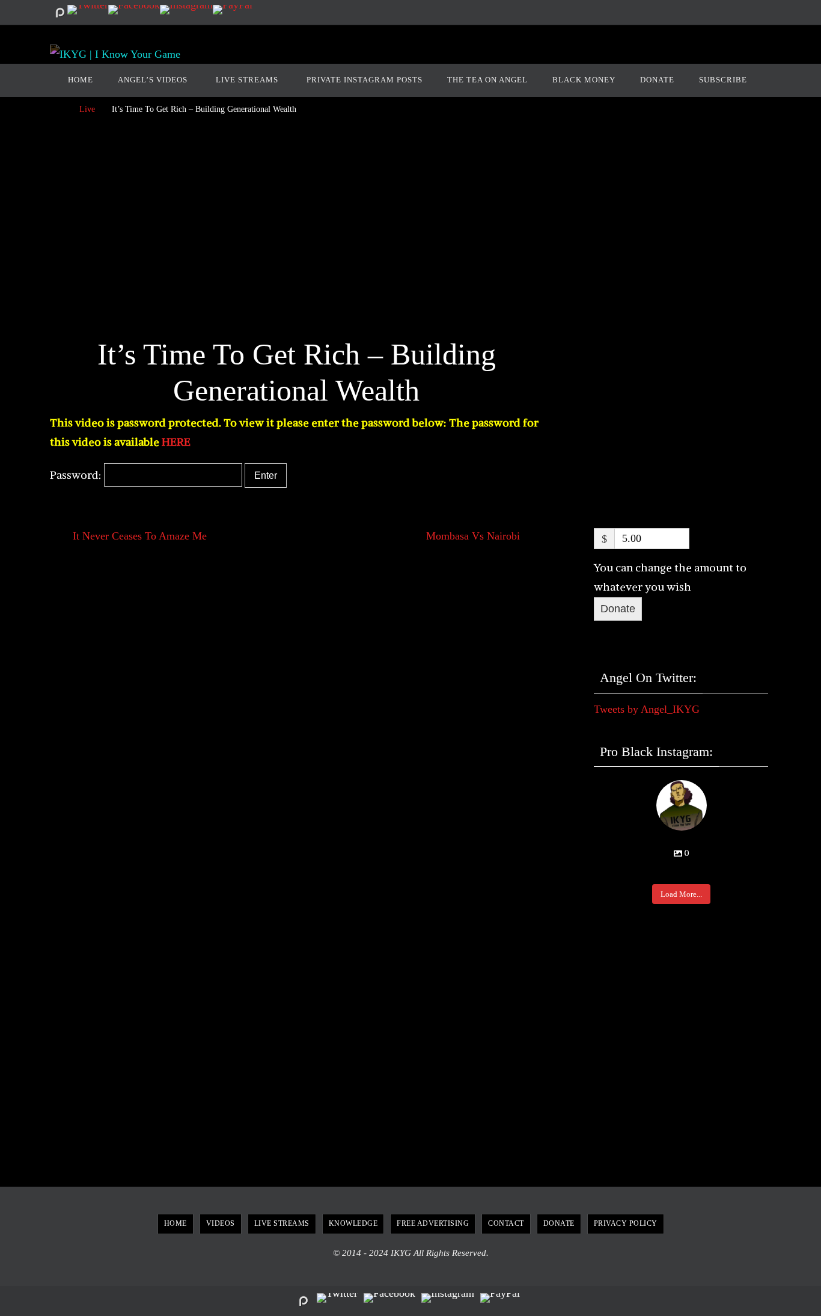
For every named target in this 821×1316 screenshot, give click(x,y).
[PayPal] (232, 9)
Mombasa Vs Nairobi (474, 536)
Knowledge (353, 1223)
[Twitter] (88, 9)
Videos (220, 1223)
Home (175, 1223)
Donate (617, 609)
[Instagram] (186, 9)
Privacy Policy (626, 1223)
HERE (176, 442)
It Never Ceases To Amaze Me (138, 536)
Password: (77, 475)
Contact (506, 1223)
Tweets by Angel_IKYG (647, 709)
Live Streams (282, 1223)
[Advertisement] (296, 230)
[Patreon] (59, 12)
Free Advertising (433, 1223)
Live (87, 109)
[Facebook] (134, 9)
